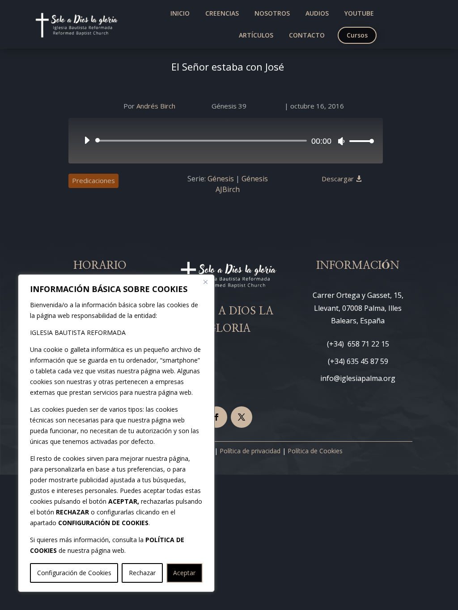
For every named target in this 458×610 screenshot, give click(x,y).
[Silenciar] (341, 141)
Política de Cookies (315, 451)
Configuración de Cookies (74, 572)
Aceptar (184, 572)
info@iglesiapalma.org (357, 378)
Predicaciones (93, 180)
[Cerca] (205, 281)
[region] (116, 433)
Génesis (221, 179)
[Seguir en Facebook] (216, 417)
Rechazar (142, 572)
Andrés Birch (155, 105)
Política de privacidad (250, 451)
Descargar (338, 178)
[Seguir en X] (241, 417)
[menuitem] (180, 13)
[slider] (359, 141)
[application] (226, 140)
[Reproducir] (87, 140)
